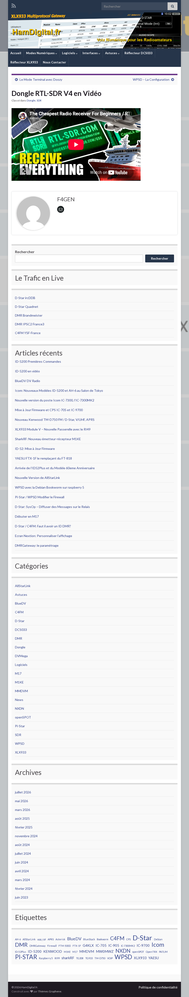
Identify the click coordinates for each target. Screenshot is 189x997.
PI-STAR (26, 956)
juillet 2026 (23, 792)
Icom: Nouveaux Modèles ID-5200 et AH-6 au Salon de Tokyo (59, 390)
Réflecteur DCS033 (138, 53)
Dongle (31, 100)
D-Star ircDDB (25, 298)
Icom (157, 944)
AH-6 (18, 939)
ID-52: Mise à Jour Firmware (35, 449)
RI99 (57, 958)
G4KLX (88, 945)
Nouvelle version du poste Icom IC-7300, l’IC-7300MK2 (54, 400)
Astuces (111, 53)
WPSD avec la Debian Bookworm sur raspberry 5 (49, 487)
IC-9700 (143, 945)
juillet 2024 (23, 853)
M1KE (19, 682)
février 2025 (23, 827)
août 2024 (22, 845)
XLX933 (20, 752)
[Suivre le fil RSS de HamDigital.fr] (14, 5)
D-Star (19, 621)
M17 (18, 673)
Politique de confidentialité (158, 987)
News (19, 700)
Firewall (52, 945)
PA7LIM (163, 951)
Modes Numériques (40, 53)
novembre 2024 (26, 836)
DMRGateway (37, 945)
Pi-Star (20, 726)
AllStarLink (22, 586)
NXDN (19, 708)
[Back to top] (178, 986)
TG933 (89, 958)
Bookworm (102, 939)
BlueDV (20, 603)
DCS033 (21, 630)
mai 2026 (21, 801)
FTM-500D (65, 945)
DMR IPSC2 (23, 324)
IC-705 (101, 945)
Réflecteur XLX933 (24, 62)
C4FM (19, 612)
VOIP (110, 958)
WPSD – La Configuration (151, 79)
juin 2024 (21, 862)
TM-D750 (99, 958)
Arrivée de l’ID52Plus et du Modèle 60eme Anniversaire (55, 468)
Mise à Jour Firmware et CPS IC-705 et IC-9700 (49, 410)
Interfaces (90, 53)
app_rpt (41, 939)
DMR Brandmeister (28, 315)
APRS (51, 939)
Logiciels (69, 53)
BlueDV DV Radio (27, 381)
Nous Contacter (54, 62)
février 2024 (23, 888)
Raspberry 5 (46, 958)
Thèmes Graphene (49, 991)
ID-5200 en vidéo (27, 371)
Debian (158, 939)
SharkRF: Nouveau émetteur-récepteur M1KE (48, 439)
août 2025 (22, 818)
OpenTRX (151, 951)
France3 (38, 324)
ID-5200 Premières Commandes (38, 361)
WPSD (19, 743)
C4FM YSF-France (28, 333)
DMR (18, 638)
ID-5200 (34, 951)
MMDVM (21, 691)
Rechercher (25, 251)
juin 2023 (21, 897)
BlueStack (89, 939)
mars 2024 (22, 880)
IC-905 (113, 945)
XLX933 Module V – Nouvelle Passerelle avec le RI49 (53, 429)
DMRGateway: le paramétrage (37, 545)
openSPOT (23, 717)
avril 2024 (22, 871)
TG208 (79, 958)
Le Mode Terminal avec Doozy (41, 79)
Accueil (15, 53)
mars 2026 (22, 810)
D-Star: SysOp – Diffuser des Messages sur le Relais (52, 507)
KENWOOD (52, 951)
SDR (39, 100)
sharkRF (68, 958)
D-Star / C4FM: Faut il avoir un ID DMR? (43, 526)
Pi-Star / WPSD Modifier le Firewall (39, 497)
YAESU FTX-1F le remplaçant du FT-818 (43, 458)
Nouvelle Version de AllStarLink (37, 478)
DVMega (21, 656)
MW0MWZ (105, 951)
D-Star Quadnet (26, 307)
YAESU (153, 958)
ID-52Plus (20, 951)
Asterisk (60, 939)
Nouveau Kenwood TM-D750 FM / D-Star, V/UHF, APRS (54, 419)
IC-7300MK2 (128, 945)
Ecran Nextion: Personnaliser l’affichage (43, 536)
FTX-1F (77, 945)
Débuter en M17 (27, 516)
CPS (128, 939)
